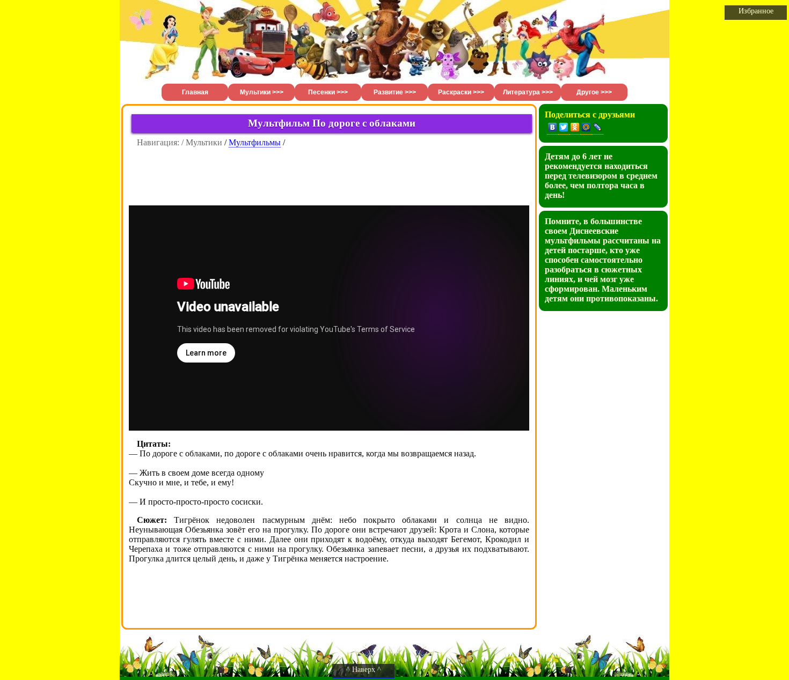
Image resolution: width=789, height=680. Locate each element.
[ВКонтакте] (552, 127)
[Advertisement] (329, 171)
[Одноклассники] (575, 127)
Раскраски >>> (461, 92)
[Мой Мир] (586, 127)
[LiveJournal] (597, 127)
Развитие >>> (395, 92)
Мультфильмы (255, 142)
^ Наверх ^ (363, 670)
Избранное (756, 11)
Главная (195, 92)
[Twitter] (563, 127)
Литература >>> (528, 92)
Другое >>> (594, 92)
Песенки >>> (328, 92)
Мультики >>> (261, 92)
